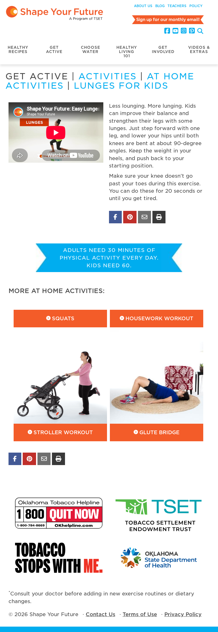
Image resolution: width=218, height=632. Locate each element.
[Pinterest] (191, 31)
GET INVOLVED (163, 49)
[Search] (200, 31)
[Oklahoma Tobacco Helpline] (59, 513)
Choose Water (90, 49)
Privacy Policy (183, 614)
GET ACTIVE (54, 49)
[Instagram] (183, 31)
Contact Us (100, 614)
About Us (143, 6)
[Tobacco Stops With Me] (59, 558)
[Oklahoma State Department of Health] (159, 558)
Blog (160, 6)
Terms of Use (140, 614)
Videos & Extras (199, 49)
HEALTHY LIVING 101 (126, 51)
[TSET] (159, 513)
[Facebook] (167, 31)
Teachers (176, 6)
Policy (195, 6)
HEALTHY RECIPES (18, 49)
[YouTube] (175, 31)
